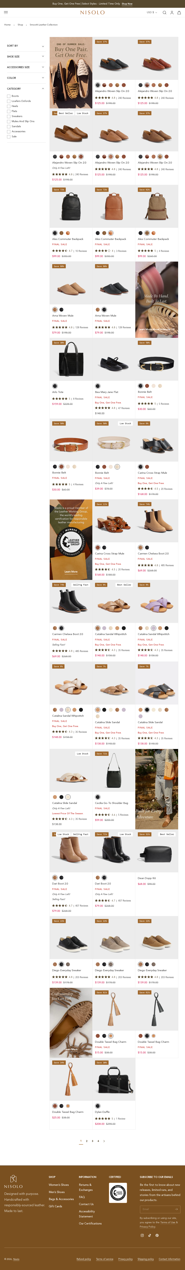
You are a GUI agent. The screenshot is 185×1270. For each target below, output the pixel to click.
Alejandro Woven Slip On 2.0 (112, 91)
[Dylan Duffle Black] (113, 1079)
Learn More (71, 572)
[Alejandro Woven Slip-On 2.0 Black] (113, 58)
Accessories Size (18, 67)
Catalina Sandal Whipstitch (111, 634)
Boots (15, 96)
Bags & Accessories (61, 1199)
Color (11, 78)
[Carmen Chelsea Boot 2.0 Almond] (156, 521)
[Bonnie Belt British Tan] (71, 440)
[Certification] (118, 1193)
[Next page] (104, 1141)
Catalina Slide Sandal (107, 722)
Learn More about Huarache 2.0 (156, 329)
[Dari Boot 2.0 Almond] (71, 851)
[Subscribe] (176, 1209)
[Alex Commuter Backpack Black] (71, 206)
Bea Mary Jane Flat (106, 392)
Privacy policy (125, 1259)
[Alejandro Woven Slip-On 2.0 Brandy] (156, 58)
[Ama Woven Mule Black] (113, 283)
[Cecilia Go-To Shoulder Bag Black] (113, 770)
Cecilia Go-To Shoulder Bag (111, 803)
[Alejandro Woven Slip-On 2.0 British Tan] (71, 130)
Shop (20, 25)
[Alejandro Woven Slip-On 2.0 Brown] (113, 130)
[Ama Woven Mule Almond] (71, 283)
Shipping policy (146, 1259)
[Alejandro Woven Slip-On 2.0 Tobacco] (156, 130)
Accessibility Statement (87, 1214)
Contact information (169, 1259)
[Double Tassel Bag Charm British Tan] (71, 1079)
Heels (14, 106)
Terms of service (104, 1259)
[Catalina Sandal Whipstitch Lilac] (156, 601)
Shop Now (127, 4)
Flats (14, 111)
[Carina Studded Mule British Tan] (113, 521)
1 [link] (81, 1141)
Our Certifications (90, 1223)
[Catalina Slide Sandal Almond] (113, 683)
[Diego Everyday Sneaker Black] (71, 937)
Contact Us (86, 1204)
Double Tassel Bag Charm (110, 1042)
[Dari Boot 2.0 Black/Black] (113, 851)
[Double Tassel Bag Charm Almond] (113, 1009)
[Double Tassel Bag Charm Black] (156, 1009)
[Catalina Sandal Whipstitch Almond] (113, 601)
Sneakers (16, 116)
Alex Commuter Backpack (67, 239)
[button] (6, 12)
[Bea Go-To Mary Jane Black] (113, 359)
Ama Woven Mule (63, 316)
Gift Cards (55, 1206)
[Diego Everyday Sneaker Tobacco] (156, 937)
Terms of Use (168, 1222)
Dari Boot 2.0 (60, 883)
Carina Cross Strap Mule (152, 473)
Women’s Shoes (59, 1185)
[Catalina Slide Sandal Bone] (71, 770)
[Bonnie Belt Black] (156, 359)
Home (7, 25)
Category (14, 89)
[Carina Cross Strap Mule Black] (156, 440)
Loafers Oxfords (21, 101)
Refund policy (84, 1259)
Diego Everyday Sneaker (66, 970)
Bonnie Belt (145, 392)
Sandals (16, 126)
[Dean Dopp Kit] (156, 851)
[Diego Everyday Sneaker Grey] (113, 937)
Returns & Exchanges (86, 1188)
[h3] (156, 300)
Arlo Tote (57, 392)
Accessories (18, 131)
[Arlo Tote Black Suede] (71, 359)
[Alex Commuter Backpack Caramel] (113, 206)
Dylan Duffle (102, 1112)
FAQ (82, 1197)
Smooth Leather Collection (44, 25)
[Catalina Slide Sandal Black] (156, 683)
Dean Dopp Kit (147, 878)
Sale (14, 136)
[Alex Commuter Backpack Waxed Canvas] (156, 206)
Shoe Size (13, 56)
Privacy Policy (147, 1227)
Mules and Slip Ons (22, 121)
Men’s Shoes (57, 1192)
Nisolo (16, 1259)
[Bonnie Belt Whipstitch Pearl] (113, 440)
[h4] (71, 72)
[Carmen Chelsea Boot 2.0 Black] (71, 601)
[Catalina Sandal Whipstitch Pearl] (71, 683)
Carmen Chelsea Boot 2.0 (153, 553)
